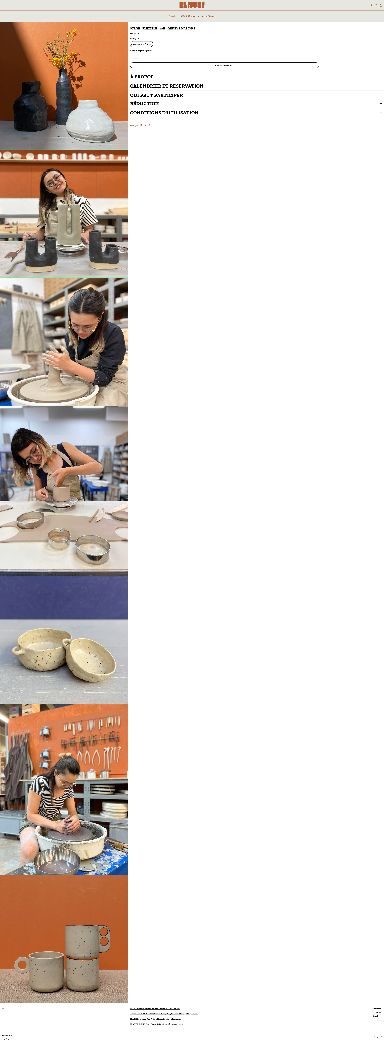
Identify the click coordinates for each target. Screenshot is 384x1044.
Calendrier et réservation (167, 86)
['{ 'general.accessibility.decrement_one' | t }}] (131, 56)
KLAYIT (5, 1008)
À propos (142, 77)
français (377, 1037)
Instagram (377, 1012)
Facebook (377, 1008)
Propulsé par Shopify (9, 1039)
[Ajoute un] (139, 56)
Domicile (172, 16)
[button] (376, 5)
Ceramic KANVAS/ (164, 1014)
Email (375, 1016)
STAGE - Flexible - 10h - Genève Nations (198, 16)
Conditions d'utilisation (164, 113)
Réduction (144, 103)
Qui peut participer (156, 95)
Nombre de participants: (141, 50)
